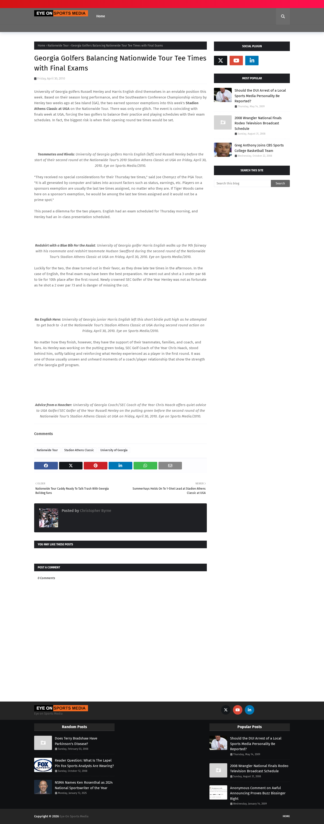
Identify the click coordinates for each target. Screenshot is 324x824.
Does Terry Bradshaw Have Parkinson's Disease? (76, 741)
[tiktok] (267, 60)
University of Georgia (114, 450)
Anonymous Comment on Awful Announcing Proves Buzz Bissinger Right (258, 793)
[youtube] (236, 60)
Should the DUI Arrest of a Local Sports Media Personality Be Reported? (260, 95)
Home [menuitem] (100, 16)
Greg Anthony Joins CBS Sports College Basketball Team (259, 148)
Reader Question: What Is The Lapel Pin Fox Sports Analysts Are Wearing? (84, 763)
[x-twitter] (220, 60)
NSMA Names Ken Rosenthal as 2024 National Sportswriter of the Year (84, 785)
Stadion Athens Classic (79, 450)
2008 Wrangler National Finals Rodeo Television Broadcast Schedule (258, 123)
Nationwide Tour (58, 45)
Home (41, 45)
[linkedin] (252, 60)
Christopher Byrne (95, 510)
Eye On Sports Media (74, 816)
